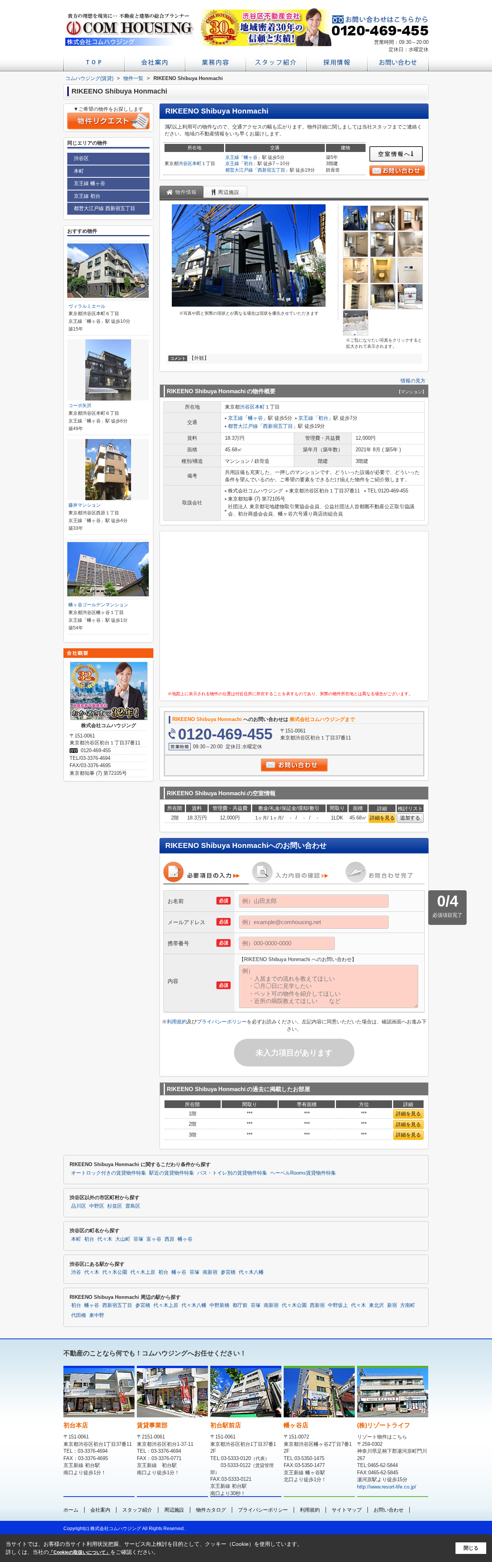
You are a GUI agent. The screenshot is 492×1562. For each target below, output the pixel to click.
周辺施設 (174, 1510)
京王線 (232, 157)
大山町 (122, 1239)
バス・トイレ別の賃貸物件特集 (232, 1173)
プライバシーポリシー (222, 1022)
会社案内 (100, 1510)
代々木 (104, 1239)
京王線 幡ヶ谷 (89, 183)
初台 (248, 163)
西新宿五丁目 (271, 170)
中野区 (96, 1206)
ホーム (70, 1510)
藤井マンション (84, 505)
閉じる (471, 1548)
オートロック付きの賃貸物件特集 (108, 1173)
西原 (170, 1239)
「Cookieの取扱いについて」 (79, 1552)
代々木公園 (114, 1272)
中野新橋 (219, 1305)
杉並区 (114, 1206)
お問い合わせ (389, 1510)
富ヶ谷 (153, 1239)
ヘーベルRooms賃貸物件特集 (303, 1173)
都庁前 (240, 1305)
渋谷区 (185, 163)
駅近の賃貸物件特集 (171, 1173)
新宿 (392, 1305)
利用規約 (177, 1022)
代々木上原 (142, 1272)
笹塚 (138, 1239)
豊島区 (132, 1206)
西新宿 (317, 1305)
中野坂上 (338, 1305)
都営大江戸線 (239, 170)
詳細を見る (382, 818)
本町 (196, 163)
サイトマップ (347, 1510)
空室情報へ (394, 154)
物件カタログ (211, 1510)
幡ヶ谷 (251, 157)
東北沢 (376, 1305)
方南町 (407, 1305)
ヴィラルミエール (86, 306)
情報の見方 (413, 381)
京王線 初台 (87, 196)
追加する (410, 818)
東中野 (96, 1315)
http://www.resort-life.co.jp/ (386, 1487)
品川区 (78, 1206)
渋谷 (76, 1272)
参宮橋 (228, 1272)
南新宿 (210, 1272)
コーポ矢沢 (79, 405)
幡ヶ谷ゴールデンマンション (98, 604)
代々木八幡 (251, 1272)
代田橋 (78, 1315)
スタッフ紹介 (137, 1510)
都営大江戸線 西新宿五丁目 (104, 208)
